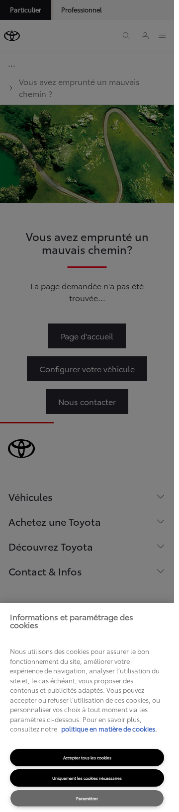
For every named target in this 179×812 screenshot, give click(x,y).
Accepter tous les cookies (87, 757)
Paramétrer (87, 798)
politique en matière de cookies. (108, 728)
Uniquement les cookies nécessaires (87, 778)
